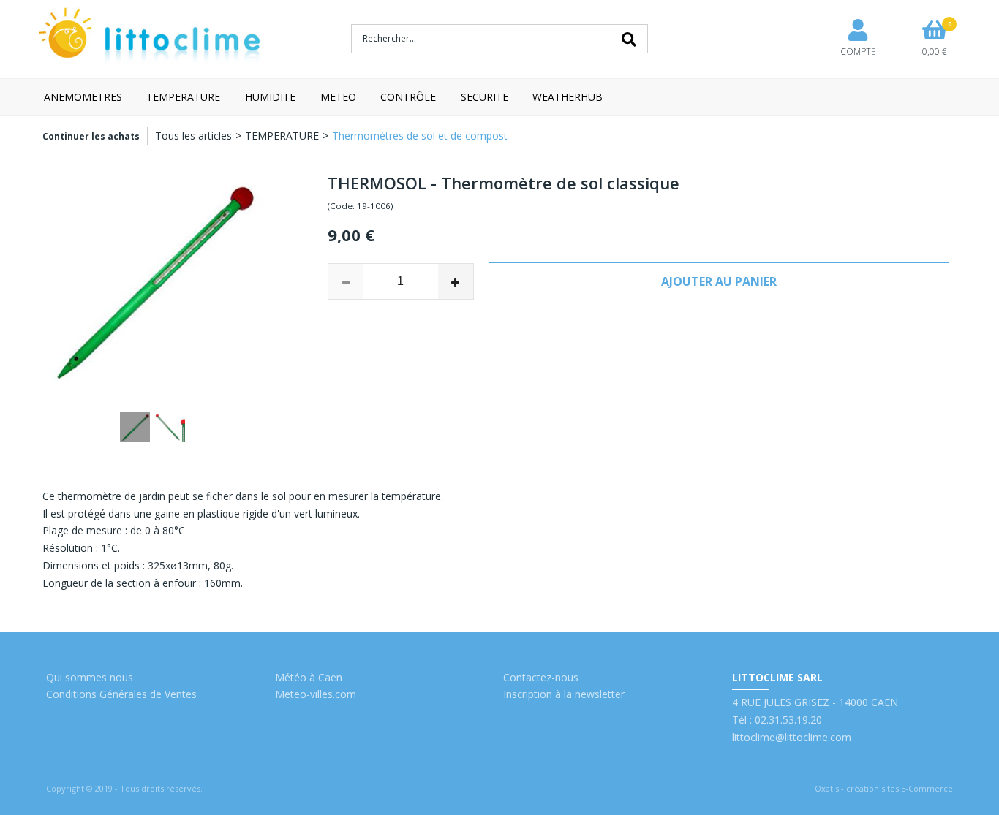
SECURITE (484, 97)
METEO (338, 97)
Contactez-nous (540, 677)
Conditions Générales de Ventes (121, 694)
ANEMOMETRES (83, 97)
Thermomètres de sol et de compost (420, 136)
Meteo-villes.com (315, 694)
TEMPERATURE (183, 97)
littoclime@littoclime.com (791, 737)
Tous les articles (193, 136)
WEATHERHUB (567, 97)
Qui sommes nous (89, 677)
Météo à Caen (308, 677)
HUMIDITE (270, 97)
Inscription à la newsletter (564, 694)
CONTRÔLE (408, 97)
